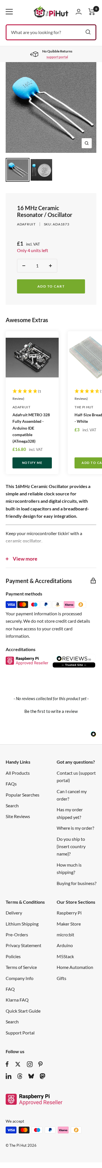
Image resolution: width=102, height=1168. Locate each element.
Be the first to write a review (51, 711)
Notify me (32, 462)
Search (12, 805)
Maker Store (69, 923)
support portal (57, 57)
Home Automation (75, 967)
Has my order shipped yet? (70, 813)
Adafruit (26, 224)
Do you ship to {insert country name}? (71, 846)
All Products (18, 773)
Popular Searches (22, 794)
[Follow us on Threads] (20, 1076)
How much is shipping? (69, 868)
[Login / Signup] (79, 11)
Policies (13, 956)
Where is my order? (75, 828)
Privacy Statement (23, 945)
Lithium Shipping (22, 923)
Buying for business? (76, 883)
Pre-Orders (17, 934)
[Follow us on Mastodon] (42, 1076)
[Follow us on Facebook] (7, 1064)
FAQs (11, 783)
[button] (51, 710)
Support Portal (20, 1032)
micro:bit (65, 934)
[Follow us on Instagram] (30, 1064)
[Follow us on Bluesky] (31, 1076)
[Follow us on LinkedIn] (8, 1076)
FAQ (10, 989)
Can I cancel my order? (72, 795)
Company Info (19, 978)
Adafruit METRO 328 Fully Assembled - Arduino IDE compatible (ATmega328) (31, 427)
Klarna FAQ (17, 999)
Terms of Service (21, 967)
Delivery (14, 912)
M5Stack (65, 956)
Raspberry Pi (69, 912)
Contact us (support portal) (76, 776)
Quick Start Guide (23, 1010)
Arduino (65, 945)
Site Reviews (18, 816)
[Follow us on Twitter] (17, 1064)
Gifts (61, 978)
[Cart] (91, 11)
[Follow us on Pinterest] (40, 1064)
